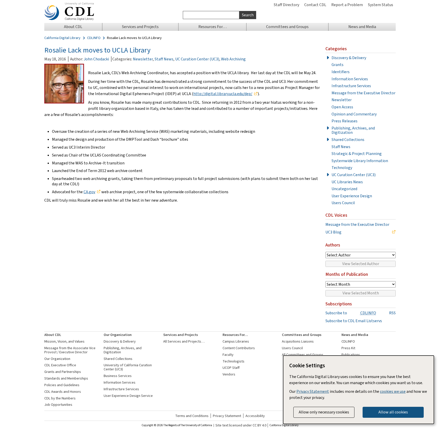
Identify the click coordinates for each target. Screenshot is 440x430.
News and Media (354, 334)
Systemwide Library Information (360, 161)
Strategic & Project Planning (357, 153)
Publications (350, 354)
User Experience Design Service (128, 395)
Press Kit (348, 348)
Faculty (228, 354)
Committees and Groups (301, 334)
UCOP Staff (231, 367)
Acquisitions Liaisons (298, 341)
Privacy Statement (227, 415)
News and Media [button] (362, 26)
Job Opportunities (58, 404)
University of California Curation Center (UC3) (128, 367)
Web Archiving (233, 59)
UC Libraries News (347, 182)
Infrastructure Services (351, 86)
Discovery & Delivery (349, 58)
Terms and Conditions (192, 415)
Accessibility (255, 415)
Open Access (342, 107)
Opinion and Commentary (354, 114)
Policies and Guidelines (61, 385)
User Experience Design (352, 196)
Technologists (233, 361)
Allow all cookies (393, 412)
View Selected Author (360, 263)
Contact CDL (315, 4)
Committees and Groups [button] (287, 26)
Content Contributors (239, 348)
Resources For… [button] (212, 26)
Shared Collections (348, 139)
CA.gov (89, 191)
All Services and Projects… (184, 341)
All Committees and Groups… (304, 354)
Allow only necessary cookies (324, 412)
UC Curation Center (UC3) (197, 59)
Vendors (229, 374)
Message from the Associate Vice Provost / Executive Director (69, 350)
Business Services (118, 375)
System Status (380, 4)
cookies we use (393, 391)
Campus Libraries (236, 341)
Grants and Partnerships (62, 371)
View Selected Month (360, 293)
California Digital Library (62, 38)
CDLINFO (94, 38)
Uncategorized (344, 189)
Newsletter (143, 59)
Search (248, 15)
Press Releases (345, 121)
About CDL (52, 334)
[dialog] (358, 390)
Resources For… (235, 334)
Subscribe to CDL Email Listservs (353, 320)
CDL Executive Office (60, 365)
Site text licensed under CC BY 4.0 (240, 425)
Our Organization (57, 358)
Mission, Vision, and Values (64, 341)
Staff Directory (286, 4)
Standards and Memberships (66, 378)
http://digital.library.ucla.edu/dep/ (222, 93)
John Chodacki (96, 59)
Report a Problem (347, 4)
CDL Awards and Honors (62, 391)
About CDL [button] (73, 26)
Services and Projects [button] (140, 26)
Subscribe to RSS (360, 313)
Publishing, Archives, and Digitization (353, 130)
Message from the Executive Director (363, 93)
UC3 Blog (333, 232)
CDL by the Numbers (60, 398)
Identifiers (341, 72)
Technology (342, 167)
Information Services (350, 79)
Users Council (343, 203)
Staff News (164, 59)
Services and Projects (180, 334)
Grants (337, 64)
